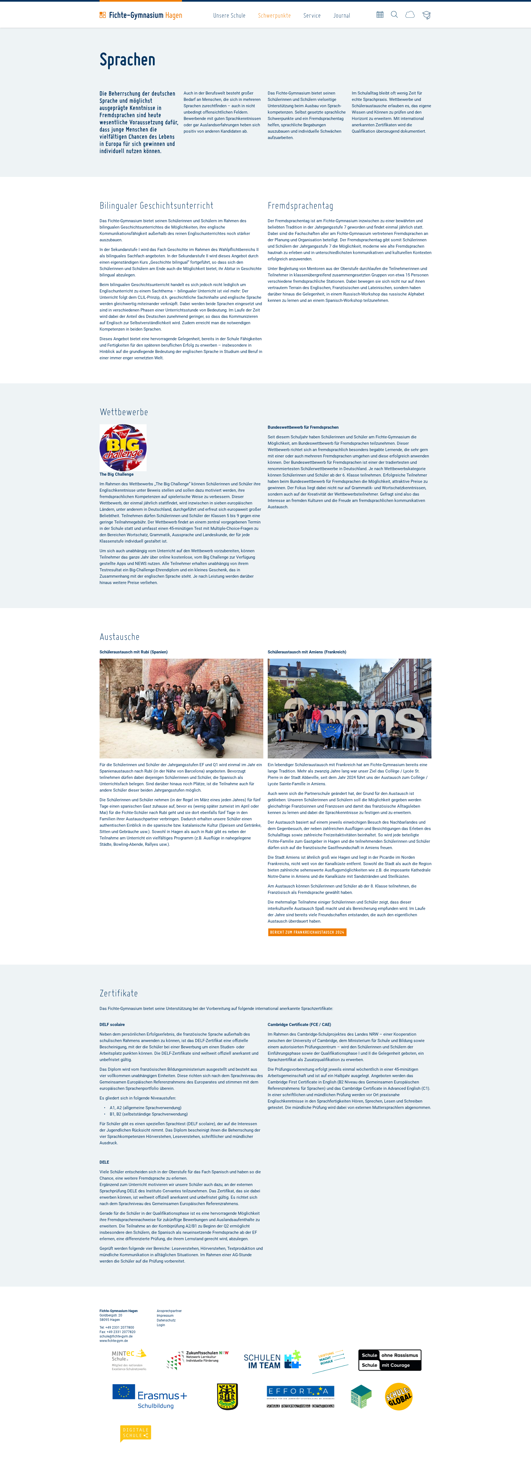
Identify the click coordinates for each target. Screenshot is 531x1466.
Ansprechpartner (169, 1311)
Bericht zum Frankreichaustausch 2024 (307, 932)
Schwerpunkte (274, 15)
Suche (394, 14)
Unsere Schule (229, 15)
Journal (341, 15)
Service (312, 15)
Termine (380, 14)
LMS (426, 15)
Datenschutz (166, 1320)
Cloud (410, 14)
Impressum (165, 1316)
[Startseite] (141, 16)
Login (161, 1325)
